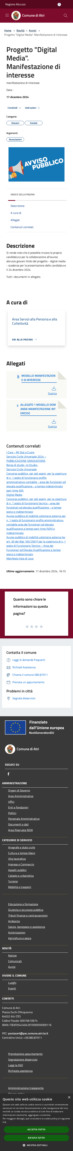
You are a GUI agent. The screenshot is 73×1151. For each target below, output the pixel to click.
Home (7, 30)
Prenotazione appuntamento (25, 1054)
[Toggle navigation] (7, 15)
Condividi (13, 108)
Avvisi (32, 30)
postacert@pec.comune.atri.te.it (28, 1033)
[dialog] (36, 1122)
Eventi (12, 988)
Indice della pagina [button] (23, 194)
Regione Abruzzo (15, 4)
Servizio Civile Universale (21, 469)
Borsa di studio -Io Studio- (22, 465)
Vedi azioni (31, 108)
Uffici (11, 802)
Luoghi (12, 983)
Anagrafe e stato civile (21, 847)
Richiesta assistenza (20, 1071)
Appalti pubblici (17, 870)
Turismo (13, 881)
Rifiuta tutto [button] (36, 1137)
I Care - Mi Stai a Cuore (20, 452)
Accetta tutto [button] (36, 1129)
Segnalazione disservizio (22, 1059)
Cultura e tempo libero (21, 853)
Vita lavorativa (17, 859)
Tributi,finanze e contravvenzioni (28, 915)
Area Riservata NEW (20, 830)
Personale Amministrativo (24, 819)
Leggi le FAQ (15, 1065)
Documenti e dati (18, 824)
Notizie (12, 955)
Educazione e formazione (23, 904)
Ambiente (14, 921)
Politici (12, 813)
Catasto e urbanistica (21, 876)
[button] (36, 1145)
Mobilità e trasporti (19, 887)
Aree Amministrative (20, 796)
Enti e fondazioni (18, 807)
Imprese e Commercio (21, 864)
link (4, 1122)
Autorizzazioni (16, 932)
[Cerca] (65, 15)
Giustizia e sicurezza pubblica (25, 910)
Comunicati (15, 961)
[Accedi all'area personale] (59, 4)
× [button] (69, 1097)
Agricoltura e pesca (19, 938)
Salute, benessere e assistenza (26, 927)
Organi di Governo (19, 790)
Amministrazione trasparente (26, 1088)
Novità (20, 30)
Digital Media (14, 495)
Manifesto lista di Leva (19, 558)
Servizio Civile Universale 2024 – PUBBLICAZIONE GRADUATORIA (26, 458)
